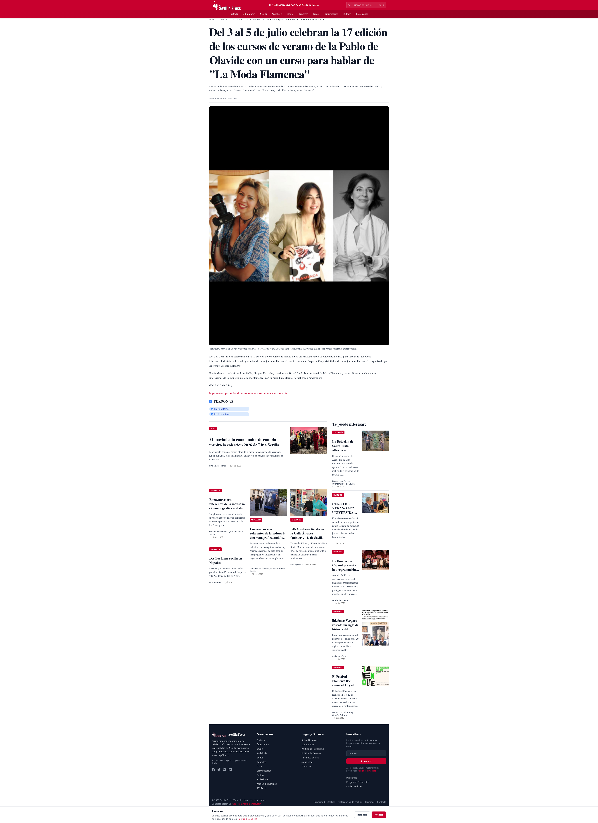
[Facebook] (213, 769)
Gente (290, 13)
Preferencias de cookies (350, 801)
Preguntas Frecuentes (357, 782)
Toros (316, 13)
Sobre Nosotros (309, 740)
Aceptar (379, 814)
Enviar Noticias (354, 786)
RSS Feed (261, 788)
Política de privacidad (367, 770)
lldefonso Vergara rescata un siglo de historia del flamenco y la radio (345, 629)
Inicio (212, 19)
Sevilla (263, 13)
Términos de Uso (310, 757)
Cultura (347, 13)
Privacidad (319, 801)
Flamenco (255, 19)
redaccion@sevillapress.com (246, 803)
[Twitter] (219, 769)
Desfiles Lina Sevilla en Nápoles (225, 560)
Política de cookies (247, 818)
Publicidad (351, 777)
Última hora (249, 13)
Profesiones (362, 13)
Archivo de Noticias (267, 783)
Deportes (303, 13)
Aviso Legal (307, 761)
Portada (234, 13)
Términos (370, 801)
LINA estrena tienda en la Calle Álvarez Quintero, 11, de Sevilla (307, 533)
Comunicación (331, 13)
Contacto (306, 766)
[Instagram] (224, 769)
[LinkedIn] (230, 769)
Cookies (331, 801)
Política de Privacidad (312, 748)
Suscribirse (366, 761)
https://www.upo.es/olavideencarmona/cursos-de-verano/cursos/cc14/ (248, 393)
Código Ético (307, 744)
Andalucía (277, 13)
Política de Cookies (311, 753)
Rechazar (362, 814)
